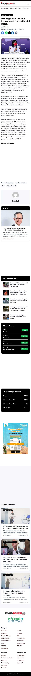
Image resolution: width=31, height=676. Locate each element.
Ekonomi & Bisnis (5, 640)
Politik (3, 643)
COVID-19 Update (7, 15)
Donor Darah (9, 183)
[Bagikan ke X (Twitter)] (9, 32)
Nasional (3, 645)
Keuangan (4, 633)
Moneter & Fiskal (5, 635)
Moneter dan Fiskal (10, 542)
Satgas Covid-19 (11, 186)
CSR (18, 635)
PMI (3, 186)
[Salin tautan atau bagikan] (16, 32)
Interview (19, 645)
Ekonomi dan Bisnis (15, 8)
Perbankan (26, 8)
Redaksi (3, 655)
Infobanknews (21, 655)
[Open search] (24, 3)
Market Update (5, 638)
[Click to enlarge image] (15, 46)
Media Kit (3, 668)
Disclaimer (4, 665)
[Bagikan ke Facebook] (2, 32)
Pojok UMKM (20, 640)
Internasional (4, 648)
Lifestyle (19, 631)
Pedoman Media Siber (7, 658)
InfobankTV (20, 663)
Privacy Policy (5, 663)
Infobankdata (20, 660)
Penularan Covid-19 (21, 183)
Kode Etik (3, 660)
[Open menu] (28, 3)
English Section (21, 638)
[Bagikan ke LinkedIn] (12, 32)
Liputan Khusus (21, 643)
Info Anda (19, 633)
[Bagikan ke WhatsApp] (6, 32)
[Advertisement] (15, 162)
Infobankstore (20, 658)
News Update (4, 8)
